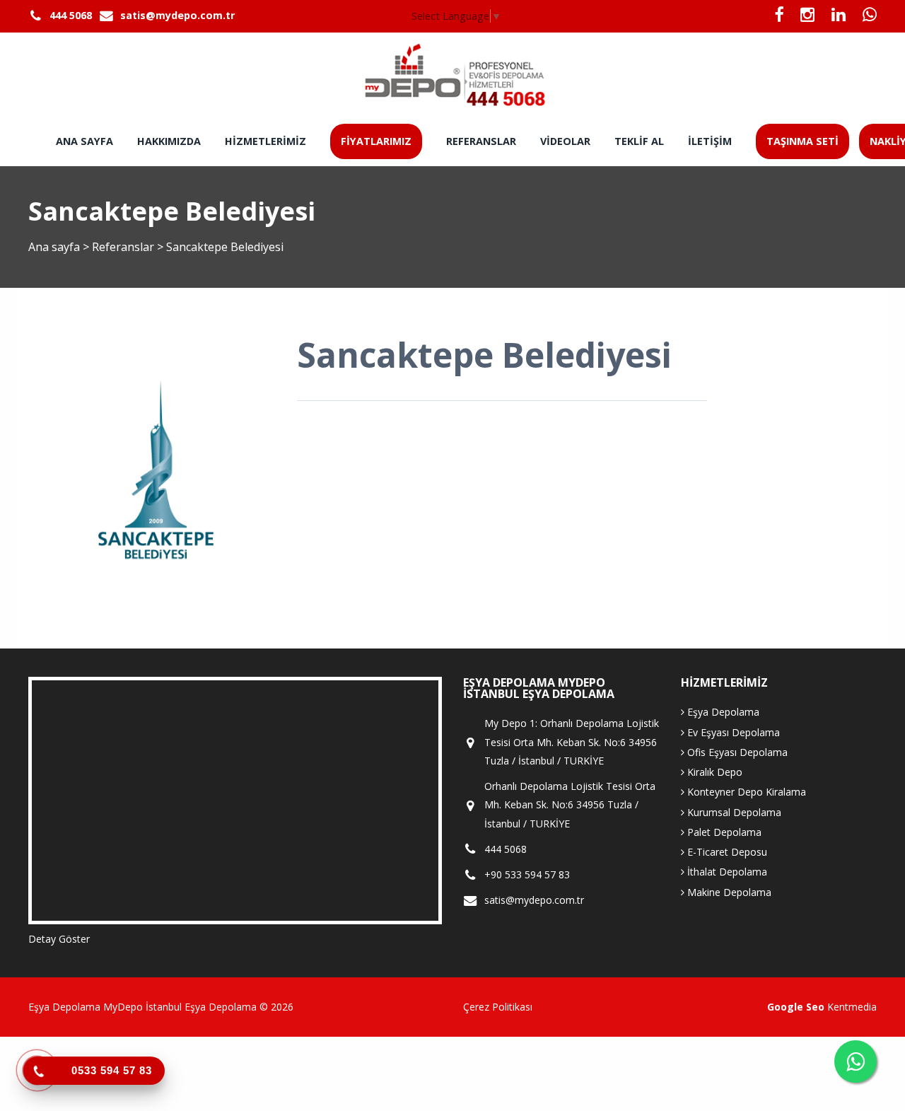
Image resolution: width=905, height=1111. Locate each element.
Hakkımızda (169, 141)
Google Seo (795, 1006)
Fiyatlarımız (376, 141)
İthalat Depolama (725, 871)
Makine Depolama (727, 892)
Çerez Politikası (497, 1006)
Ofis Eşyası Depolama (736, 752)
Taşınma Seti (802, 141)
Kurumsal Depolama (732, 812)
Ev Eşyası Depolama (732, 732)
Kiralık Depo (713, 772)
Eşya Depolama (721, 712)
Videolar (565, 141)
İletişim (710, 141)
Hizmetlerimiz (265, 141)
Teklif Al (639, 141)
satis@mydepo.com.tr (177, 15)
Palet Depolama (722, 832)
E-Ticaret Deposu (725, 852)
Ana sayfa (84, 141)
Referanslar (481, 141)
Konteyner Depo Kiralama (745, 791)
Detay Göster (59, 939)
